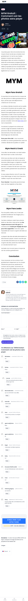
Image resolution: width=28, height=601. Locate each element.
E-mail (16, 329)
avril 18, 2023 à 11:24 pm (14, 477)
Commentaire (5, 313)
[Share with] (8, 29)
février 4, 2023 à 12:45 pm (18, 423)
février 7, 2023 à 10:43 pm (14, 445)
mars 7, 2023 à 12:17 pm (20, 467)
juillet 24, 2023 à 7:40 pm (18, 488)
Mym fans (21, 121)
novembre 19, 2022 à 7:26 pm (16, 367)
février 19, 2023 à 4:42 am (14, 456)
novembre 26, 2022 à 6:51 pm (19, 390)
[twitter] (20, 282)
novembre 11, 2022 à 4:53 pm (17, 356)
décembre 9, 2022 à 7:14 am (17, 401)
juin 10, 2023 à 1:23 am (16, 378)
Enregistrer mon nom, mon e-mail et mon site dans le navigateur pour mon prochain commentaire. (14, 336)
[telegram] (23, 282)
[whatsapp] (25, 282)
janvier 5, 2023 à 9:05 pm (14, 412)
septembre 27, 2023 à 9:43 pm (16, 499)
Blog (3, 9)
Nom (3, 329)
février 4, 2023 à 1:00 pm (18, 434)
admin (7, 23)
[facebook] (17, 282)
